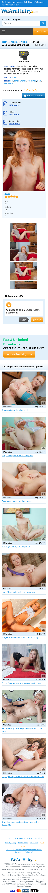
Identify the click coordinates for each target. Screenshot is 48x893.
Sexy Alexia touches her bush (15, 410)
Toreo (14, 77)
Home (5, 41)
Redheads (8, 83)
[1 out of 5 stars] (24, 90)
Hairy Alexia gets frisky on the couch (18, 592)
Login (23, 319)
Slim (11, 80)
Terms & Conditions (34, 838)
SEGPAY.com (11, 884)
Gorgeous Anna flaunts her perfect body (20, 637)
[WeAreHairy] (24, 859)
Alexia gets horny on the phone (16, 546)
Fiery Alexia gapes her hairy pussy (17, 501)
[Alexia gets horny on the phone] (24, 524)
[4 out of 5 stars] (32, 90)
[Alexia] (24, 159)
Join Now (37, 319)
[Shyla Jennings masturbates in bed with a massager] (24, 800)
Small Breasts (20, 80)
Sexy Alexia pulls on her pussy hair (17, 455)
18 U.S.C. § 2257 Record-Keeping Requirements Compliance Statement (24, 850)
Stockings (31, 80)
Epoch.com (16, 879)
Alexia (24, 41)
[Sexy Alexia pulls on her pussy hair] (24, 433)
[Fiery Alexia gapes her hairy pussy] (24, 479)
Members (34, 842)
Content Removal (24, 886)
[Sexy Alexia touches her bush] (24, 388)
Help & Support (19, 838)
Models (15, 41)
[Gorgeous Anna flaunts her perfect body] (24, 615)
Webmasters (23, 842)
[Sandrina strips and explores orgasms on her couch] (24, 706)
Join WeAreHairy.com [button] (19, 354)
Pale (39, 80)
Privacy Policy (10, 842)
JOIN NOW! (40, 31)
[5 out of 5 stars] (35, 90)
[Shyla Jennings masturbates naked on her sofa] (24, 754)
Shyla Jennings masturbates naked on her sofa (23, 776)
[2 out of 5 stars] (27, 90)
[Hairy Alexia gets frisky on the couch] (24, 570)
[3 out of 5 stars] (30, 90)
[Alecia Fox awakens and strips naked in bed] (24, 661)
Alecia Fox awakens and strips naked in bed (21, 683)
